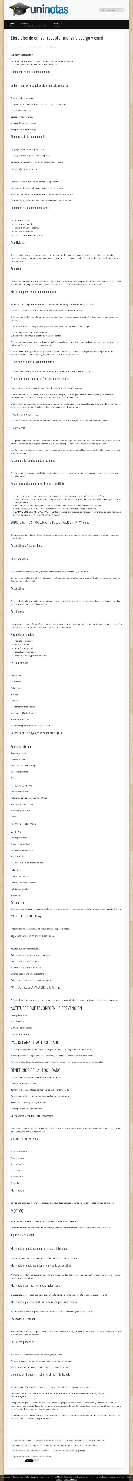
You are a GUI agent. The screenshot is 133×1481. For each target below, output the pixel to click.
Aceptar (59, 1479)
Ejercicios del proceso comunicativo (49, 1440)
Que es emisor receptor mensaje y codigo (69, 1450)
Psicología (53, 47)
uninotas (19, 47)
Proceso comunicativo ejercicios (58, 1445)
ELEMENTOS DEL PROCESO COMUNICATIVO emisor (85, 1440)
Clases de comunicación (22, 1440)
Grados (33, 24)
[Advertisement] (100, 72)
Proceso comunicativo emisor (86, 1445)
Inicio (12, 24)
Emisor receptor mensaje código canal (27, 1445)
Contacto (57, 24)
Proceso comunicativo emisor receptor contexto (31, 1450)
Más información (70, 1479)
